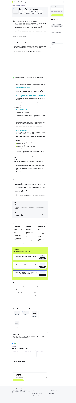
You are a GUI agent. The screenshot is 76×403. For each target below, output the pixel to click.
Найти (63, 2)
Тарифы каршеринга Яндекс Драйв (56, 26)
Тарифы (32, 11)
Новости (48, 0)
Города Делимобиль (15, 351)
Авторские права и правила (36, 395)
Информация (27, 2)
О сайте (33, 390)
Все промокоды (57, 15)
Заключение (34, 13)
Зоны (21, 11)
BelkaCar (26, 0)
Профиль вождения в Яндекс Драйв (57, 22)
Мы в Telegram (51, 393)
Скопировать (42, 258)
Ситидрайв (38, 0)
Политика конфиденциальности (37, 393)
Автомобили (40, 13)
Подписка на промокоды (53, 390)
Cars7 (30, 0)
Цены (36, 11)
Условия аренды (26, 11)
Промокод (40, 11)
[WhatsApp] (15, 343)
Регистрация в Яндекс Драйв (56, 32)
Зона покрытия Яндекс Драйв (56, 24)
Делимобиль (34, 0)
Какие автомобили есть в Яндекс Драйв (56, 30)
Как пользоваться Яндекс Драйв (56, 28)
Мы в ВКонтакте (51, 391)
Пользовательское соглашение (37, 391)
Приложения (28, 13)
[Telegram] (14, 343)
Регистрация (22, 13)
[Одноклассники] (13, 343)
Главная (13, 5)
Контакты (33, 396)
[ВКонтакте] (12, 343)
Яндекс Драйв (43, 0)
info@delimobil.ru (26, 164)
